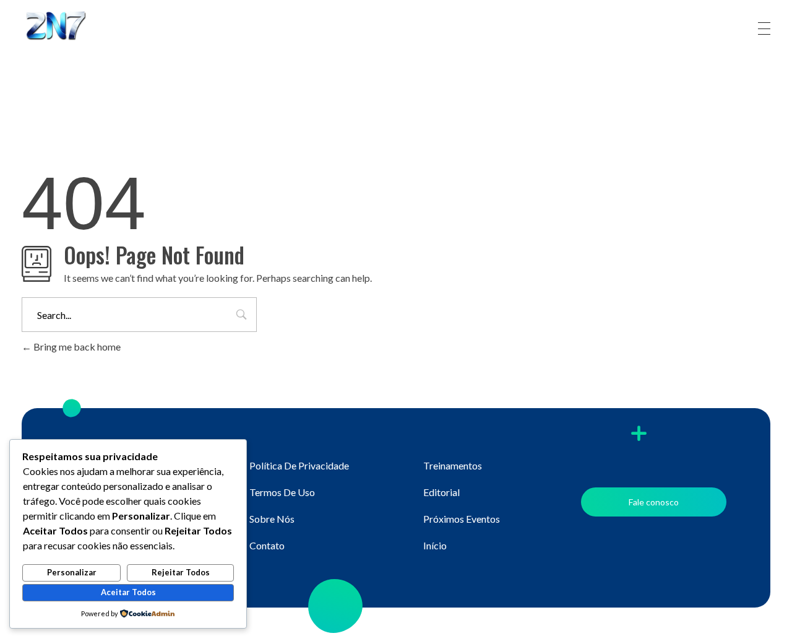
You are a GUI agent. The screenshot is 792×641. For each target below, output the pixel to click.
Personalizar (72, 572)
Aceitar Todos (128, 592)
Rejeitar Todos (181, 572)
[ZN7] (68, 26)
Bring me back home (76, 346)
